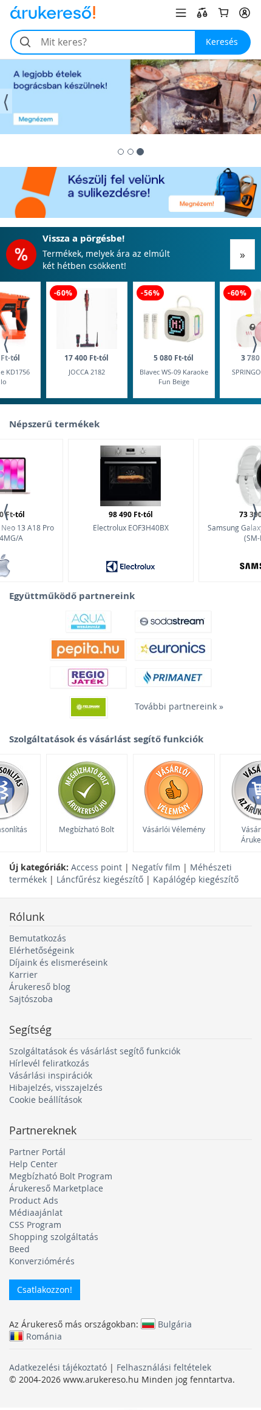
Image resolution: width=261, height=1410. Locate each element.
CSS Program (35, 1224)
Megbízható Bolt (86, 829)
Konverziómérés (42, 1261)
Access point (96, 867)
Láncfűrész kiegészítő (99, 879)
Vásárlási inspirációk (50, 1075)
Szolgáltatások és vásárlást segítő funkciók (94, 1051)
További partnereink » (173, 706)
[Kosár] (223, 12)
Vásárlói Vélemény (174, 829)
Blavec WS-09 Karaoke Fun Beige (174, 369)
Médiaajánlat (36, 1212)
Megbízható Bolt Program (60, 1176)
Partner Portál (37, 1151)
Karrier (23, 974)
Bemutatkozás (37, 938)
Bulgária (175, 1323)
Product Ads (33, 1200)
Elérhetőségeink (41, 950)
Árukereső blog (39, 986)
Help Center (33, 1164)
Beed (19, 1249)
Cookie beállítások (45, 1099)
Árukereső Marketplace (56, 1188)
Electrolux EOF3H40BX (131, 520)
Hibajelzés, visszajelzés (56, 1087)
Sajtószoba (31, 999)
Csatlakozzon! (44, 1289)
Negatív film (156, 867)
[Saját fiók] (245, 12)
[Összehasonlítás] (202, 12)
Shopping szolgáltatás (53, 1236)
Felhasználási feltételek (164, 1367)
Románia (44, 1335)
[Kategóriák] (181, 12)
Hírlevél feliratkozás (49, 1063)
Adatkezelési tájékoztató (58, 1367)
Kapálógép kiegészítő (196, 879)
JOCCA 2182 (86, 364)
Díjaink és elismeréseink (58, 962)
